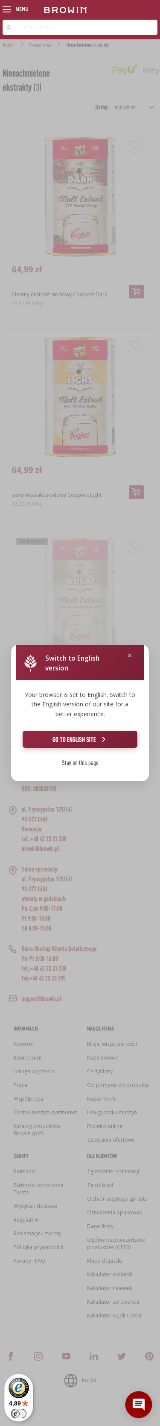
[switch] (18, 1413)
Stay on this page (80, 762)
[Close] (129, 655)
